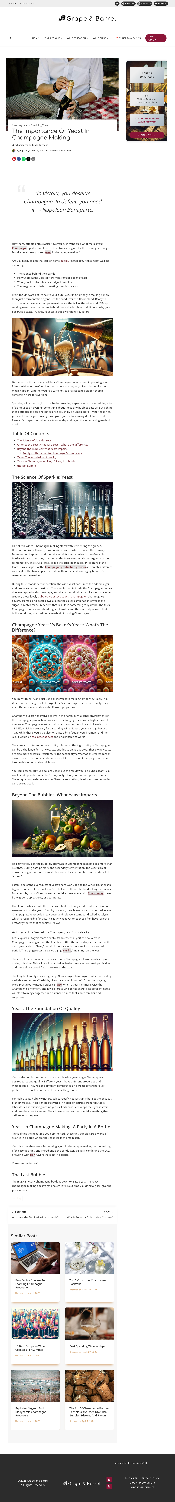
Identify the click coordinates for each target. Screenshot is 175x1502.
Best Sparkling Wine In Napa (87, 1346)
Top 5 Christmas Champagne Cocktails (87, 1282)
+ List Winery (152, 38)
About (12, 3)
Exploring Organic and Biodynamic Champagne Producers (30, 1411)
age (59, 984)
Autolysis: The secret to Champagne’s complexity (52, 453)
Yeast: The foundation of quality (36, 457)
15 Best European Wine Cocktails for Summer (30, 1348)
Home (35, 38)
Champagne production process (65, 567)
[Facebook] (19, 159)
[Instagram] (109, 1479)
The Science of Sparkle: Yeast (34, 440)
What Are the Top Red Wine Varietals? (35, 1215)
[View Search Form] (9, 38)
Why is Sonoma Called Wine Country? (90, 1215)
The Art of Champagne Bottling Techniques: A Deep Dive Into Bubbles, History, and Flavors (89, 1411)
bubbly (64, 261)
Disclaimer (131, 1478)
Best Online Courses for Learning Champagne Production (30, 1283)
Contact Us (27, 3)
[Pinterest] (14, 159)
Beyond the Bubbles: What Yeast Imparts (42, 449)
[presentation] (35, 1258)
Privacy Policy (150, 1478)
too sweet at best (42, 737)
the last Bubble (26, 465)
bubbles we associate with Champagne (62, 596)
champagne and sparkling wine (30, 125)
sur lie (67, 950)
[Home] (13, 144)
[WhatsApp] (24, 159)
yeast (48, 252)
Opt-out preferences (142, 1487)
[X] (28, 159)
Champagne (19, 248)
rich (32, 1155)
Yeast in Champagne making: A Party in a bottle (46, 461)
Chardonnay (95, 893)
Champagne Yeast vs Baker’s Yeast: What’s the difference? (52, 444)
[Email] (33, 159)
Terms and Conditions (142, 1482)
